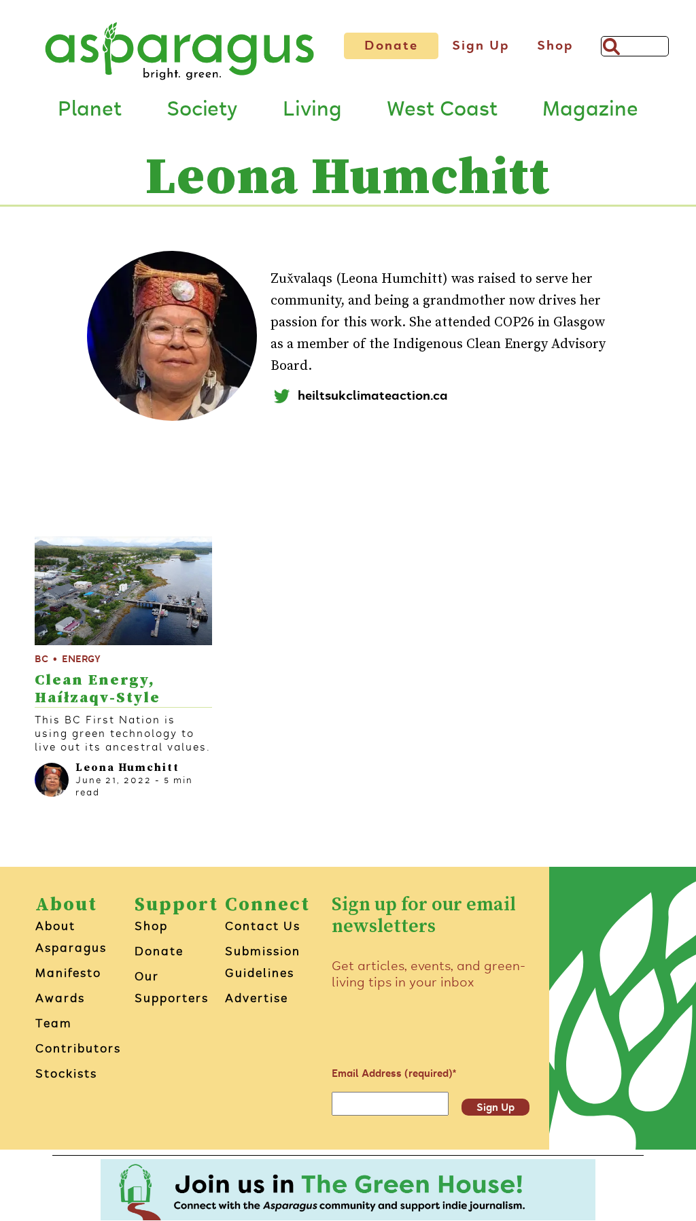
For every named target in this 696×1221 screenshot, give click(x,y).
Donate (391, 45)
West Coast (442, 109)
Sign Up (481, 45)
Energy (81, 659)
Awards (60, 998)
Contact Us (262, 926)
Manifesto (68, 973)
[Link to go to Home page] (179, 51)
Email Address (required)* (394, 1073)
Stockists (66, 1073)
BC (41, 659)
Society (202, 109)
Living (312, 109)
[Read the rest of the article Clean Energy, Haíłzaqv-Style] (123, 590)
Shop (555, 45)
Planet (90, 109)
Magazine (590, 109)
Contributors (78, 1048)
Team (53, 1023)
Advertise (256, 998)
